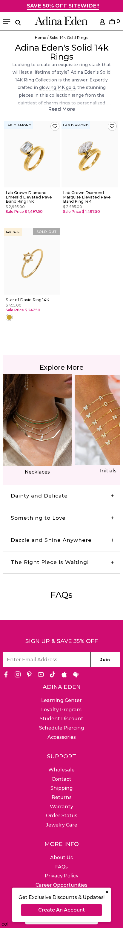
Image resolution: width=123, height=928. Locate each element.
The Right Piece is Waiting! (50, 562)
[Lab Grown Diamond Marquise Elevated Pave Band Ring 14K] (89, 154)
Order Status (61, 815)
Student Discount (61, 718)
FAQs (61, 867)
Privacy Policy (62, 876)
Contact (61, 779)
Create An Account (61, 910)
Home (40, 37)
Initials (108, 471)
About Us (61, 857)
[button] (54, 126)
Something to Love (38, 518)
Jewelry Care (61, 825)
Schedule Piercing (61, 728)
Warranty (61, 806)
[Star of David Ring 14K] (32, 261)
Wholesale (61, 770)
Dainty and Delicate (39, 496)
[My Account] (102, 23)
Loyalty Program (61, 709)
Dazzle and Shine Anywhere (51, 540)
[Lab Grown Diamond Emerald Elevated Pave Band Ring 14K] (32, 154)
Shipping (61, 788)
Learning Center (61, 700)
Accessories (61, 737)
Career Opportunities (61, 885)
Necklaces (37, 472)
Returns (62, 797)
